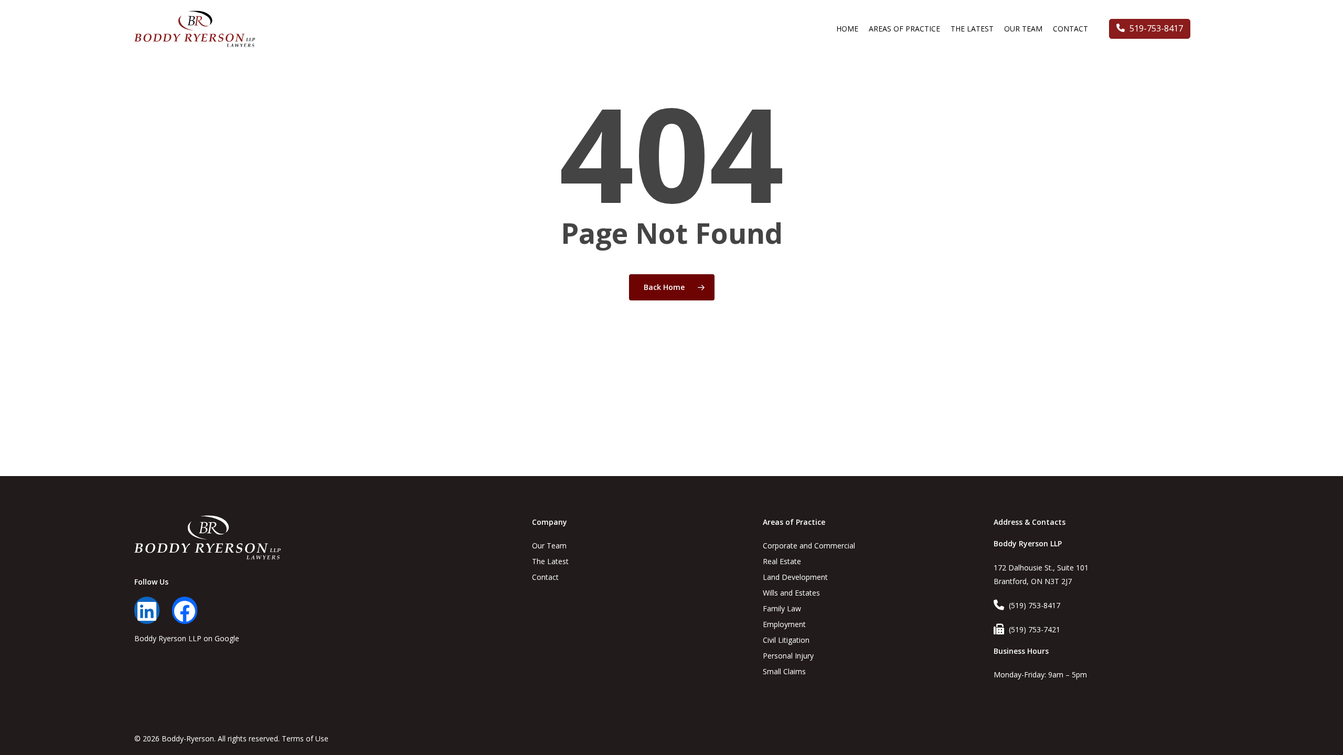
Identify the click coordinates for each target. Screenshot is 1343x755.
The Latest (550, 561)
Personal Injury (788, 656)
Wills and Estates (791, 593)
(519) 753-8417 (1034, 605)
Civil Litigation (786, 640)
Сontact (545, 577)
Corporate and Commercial (809, 546)
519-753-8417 (1155, 28)
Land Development (795, 577)
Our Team (549, 546)
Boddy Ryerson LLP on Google (186, 638)
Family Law (782, 608)
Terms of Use (305, 738)
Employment (784, 624)
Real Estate (782, 561)
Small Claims (784, 671)
